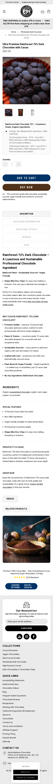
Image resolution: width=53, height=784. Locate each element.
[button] (3, 11)
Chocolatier (8, 718)
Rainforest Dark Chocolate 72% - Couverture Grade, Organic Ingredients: (25, 125)
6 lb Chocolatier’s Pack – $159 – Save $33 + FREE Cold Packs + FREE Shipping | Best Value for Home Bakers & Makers (27, 140)
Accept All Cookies (25, 778)
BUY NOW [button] (26, 187)
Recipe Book (8, 703)
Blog (4, 692)
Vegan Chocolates (11, 654)
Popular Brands (9, 737)
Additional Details (26, 229)
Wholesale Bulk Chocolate (14, 662)
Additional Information (26, 221)
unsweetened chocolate (20, 392)
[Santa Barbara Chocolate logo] (26, 11)
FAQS (26, 245)
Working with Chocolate (13, 707)
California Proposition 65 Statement (19, 711)
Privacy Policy (9, 734)
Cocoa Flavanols (10, 650)
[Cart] (49, 12)
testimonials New (10, 684)
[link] (26, 539)
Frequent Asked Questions (14, 695)
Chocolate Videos (11, 688)
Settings (25, 766)
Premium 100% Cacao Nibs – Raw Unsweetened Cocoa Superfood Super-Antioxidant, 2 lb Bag (26, 572)
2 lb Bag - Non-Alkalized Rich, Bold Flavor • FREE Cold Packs (28, 132)
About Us (7, 715)
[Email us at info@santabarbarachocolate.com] (43, 12)
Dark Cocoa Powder (11, 658)
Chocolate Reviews (11, 699)
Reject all (25, 772)
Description (26, 214)
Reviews (26, 237)
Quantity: (7, 159)
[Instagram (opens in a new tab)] (26, 636)
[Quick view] (26, 545)
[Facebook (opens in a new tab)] (34, 636)
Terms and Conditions (13, 726)
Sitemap (6, 741)
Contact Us (8, 722)
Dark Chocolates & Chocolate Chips (19, 669)
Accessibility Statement (13, 680)
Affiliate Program (10, 730)
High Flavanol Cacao (12, 665)
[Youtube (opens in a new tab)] (19, 636)
